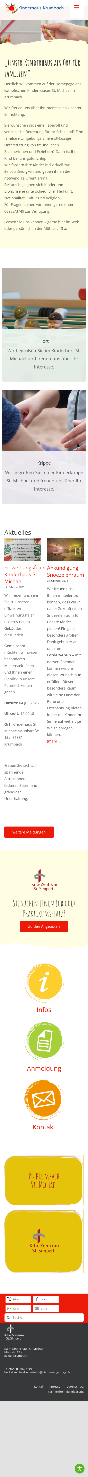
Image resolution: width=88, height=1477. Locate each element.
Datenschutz (75, 1386)
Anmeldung (44, 1068)
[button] (18, 1299)
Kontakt (44, 1127)
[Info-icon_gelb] (44, 964)
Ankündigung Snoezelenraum (65, 571)
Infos (44, 1009)
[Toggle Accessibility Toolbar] (79, 1468)
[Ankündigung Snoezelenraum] (65, 550)
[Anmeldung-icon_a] (44, 1023)
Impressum (55, 1386)
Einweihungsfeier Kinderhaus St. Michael (24, 574)
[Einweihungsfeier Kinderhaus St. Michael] (22, 549)
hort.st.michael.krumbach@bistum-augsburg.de (37, 1372)
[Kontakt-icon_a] (44, 1081)
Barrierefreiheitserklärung (66, 1392)
